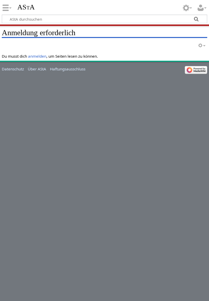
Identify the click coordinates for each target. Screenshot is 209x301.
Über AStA (37, 68)
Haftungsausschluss (67, 68)
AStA (26, 7)
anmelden (37, 56)
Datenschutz (13, 68)
